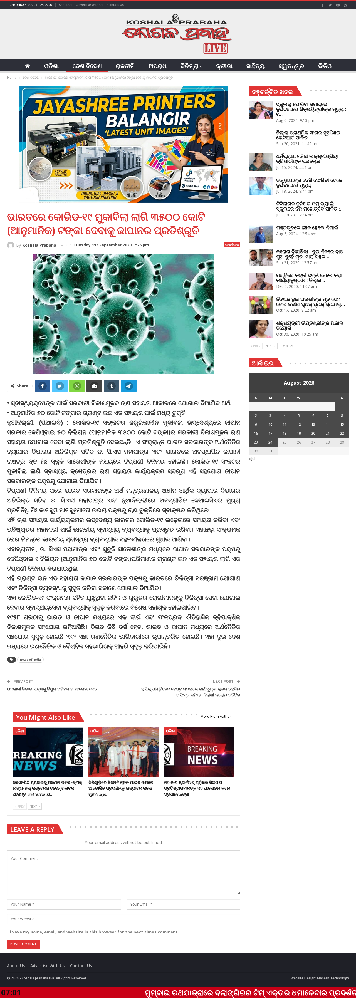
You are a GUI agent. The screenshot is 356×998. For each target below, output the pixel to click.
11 (284, 424)
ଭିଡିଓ (325, 65)
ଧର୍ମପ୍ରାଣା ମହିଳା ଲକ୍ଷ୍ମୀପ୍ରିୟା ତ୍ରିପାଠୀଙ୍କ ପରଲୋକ (307, 158)
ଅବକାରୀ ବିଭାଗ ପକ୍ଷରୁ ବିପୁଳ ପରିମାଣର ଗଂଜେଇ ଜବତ (52, 689)
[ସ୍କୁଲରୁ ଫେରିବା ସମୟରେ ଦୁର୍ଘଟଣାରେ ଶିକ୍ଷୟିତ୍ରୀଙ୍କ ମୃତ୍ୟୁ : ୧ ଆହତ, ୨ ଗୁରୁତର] (261, 110)
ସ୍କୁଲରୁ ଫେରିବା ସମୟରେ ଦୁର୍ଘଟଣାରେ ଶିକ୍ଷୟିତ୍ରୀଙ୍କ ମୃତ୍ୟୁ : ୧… (311, 109)
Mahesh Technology (333, 978)
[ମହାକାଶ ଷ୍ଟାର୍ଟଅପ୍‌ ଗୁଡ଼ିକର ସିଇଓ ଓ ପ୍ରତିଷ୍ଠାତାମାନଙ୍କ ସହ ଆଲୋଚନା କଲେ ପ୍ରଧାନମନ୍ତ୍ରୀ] (199, 752)
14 (328, 424)
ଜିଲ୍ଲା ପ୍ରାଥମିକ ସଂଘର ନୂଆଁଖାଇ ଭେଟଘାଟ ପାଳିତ (308, 135)
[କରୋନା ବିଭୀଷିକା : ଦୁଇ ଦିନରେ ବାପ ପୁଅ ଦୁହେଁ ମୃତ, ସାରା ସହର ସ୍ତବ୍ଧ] (261, 258)
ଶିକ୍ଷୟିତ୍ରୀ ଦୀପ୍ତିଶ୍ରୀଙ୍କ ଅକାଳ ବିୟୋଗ (309, 325)
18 (284, 433)
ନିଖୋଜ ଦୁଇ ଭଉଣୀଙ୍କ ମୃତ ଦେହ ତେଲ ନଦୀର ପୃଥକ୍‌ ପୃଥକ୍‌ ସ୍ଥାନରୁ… (310, 301)
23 (256, 442)
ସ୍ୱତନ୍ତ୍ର (291, 65)
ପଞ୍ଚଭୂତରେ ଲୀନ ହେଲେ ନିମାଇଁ (307, 227)
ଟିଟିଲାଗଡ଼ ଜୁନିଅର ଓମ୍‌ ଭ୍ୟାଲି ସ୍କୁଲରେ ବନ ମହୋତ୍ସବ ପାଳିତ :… (310, 206)
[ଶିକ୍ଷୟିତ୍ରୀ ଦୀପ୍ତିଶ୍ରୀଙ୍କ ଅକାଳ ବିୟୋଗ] (261, 329)
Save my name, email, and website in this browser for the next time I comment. (95, 932)
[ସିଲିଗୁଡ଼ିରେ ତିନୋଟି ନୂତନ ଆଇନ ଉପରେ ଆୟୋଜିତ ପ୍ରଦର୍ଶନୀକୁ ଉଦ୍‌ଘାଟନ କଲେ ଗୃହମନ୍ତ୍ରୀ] (123, 752)
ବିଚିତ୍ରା (189, 65)
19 (299, 433)
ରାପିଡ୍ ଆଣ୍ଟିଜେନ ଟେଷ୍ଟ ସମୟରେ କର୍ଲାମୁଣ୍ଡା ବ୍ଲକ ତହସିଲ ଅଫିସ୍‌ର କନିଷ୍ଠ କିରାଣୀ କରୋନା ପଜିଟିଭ (190, 691)
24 (270, 442)
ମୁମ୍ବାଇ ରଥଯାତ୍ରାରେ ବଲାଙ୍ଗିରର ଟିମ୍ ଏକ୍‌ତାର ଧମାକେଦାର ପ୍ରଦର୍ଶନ (204, 992)
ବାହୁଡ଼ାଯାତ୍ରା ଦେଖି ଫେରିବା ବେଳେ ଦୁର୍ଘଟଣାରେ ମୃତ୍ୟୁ (309, 182)
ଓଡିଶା (51, 65)
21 (328, 433)
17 (270, 433)
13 (313, 424)
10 (270, 424)
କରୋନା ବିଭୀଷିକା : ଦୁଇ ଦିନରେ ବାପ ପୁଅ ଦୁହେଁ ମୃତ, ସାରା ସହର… (309, 254)
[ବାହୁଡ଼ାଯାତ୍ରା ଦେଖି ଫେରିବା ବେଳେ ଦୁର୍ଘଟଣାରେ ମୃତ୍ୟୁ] (261, 186)
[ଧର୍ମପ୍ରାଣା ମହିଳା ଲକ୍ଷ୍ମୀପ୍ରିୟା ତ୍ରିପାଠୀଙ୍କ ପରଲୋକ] (261, 162)
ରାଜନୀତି (125, 65)
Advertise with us (89, 5)
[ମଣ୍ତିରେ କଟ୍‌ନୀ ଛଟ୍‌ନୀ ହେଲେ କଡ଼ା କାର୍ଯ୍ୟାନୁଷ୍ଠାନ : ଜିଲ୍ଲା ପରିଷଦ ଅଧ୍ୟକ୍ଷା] (261, 281)
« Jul (252, 458)
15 (342, 424)
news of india (30, 660)
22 (342, 433)
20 (313, 433)
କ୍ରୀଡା (224, 65)
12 (299, 424)
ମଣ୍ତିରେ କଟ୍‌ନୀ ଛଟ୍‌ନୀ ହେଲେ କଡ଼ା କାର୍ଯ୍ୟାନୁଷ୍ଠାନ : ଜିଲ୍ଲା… (309, 277)
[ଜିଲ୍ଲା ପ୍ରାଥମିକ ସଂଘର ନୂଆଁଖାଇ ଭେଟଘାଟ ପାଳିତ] (261, 139)
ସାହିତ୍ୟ (255, 65)
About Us (65, 5)
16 (256, 433)
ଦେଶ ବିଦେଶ (87, 65)
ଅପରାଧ (158, 65)
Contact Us (115, 5)
